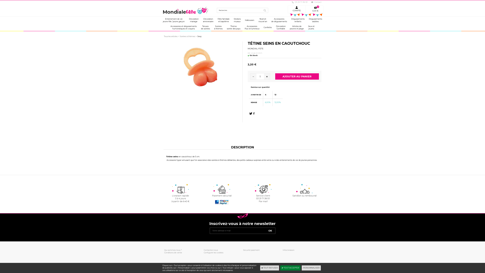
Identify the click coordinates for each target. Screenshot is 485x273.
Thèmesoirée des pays (233, 27)
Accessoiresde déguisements (279, 20)
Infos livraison (288, 250)
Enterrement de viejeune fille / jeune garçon (174, 20)
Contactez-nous (211, 250)
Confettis (268, 27)
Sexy (199, 36)
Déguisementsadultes (315, 20)
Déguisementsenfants (298, 20)
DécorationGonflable (281, 27)
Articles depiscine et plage (297, 27)
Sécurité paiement (251, 250)
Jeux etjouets (311, 27)
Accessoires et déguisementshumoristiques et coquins (184, 27)
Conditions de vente (173, 253)
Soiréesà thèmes (218, 27)
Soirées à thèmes (187, 36)
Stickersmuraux (237, 20)
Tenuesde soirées (205, 27)
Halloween (249, 20)
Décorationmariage (194, 20)
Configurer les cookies (213, 253)
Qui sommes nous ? (173, 250)
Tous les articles (170, 36)
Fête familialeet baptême (223, 20)
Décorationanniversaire (208, 20)
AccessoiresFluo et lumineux (252, 27)
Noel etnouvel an (263, 20)
